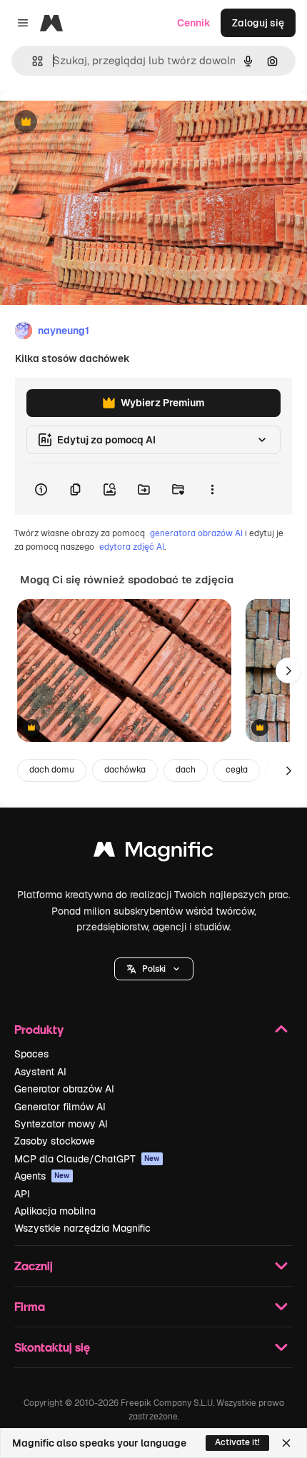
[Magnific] (153, 853)
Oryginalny (98, 122)
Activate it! (237, 1442)
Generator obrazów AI (64, 1088)
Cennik (194, 22)
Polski (154, 969)
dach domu (51, 769)
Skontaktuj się (52, 1346)
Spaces (31, 1053)
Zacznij (33, 1265)
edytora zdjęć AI (131, 547)
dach (186, 769)
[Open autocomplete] (31, 61)
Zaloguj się (258, 22)
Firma (29, 1306)
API (22, 1193)
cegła (237, 769)
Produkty (39, 1029)
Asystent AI (40, 1071)
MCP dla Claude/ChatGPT (87, 1158)
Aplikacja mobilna (55, 1211)
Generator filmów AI (60, 1106)
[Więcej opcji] (212, 489)
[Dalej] (288, 670)
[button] (153, 968)
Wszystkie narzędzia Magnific (82, 1228)
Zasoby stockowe (54, 1141)
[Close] (286, 1443)
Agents (42, 1176)
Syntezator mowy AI (61, 1123)
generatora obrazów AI (196, 533)
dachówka (125, 769)
